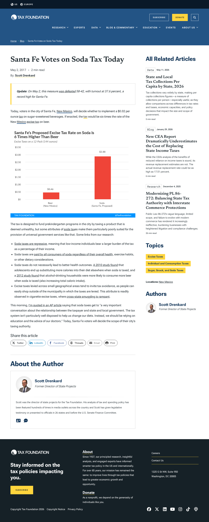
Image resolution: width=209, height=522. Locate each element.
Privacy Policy (75, 509)
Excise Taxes (155, 256)
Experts (80, 27)
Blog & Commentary (120, 27)
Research (58, 27)
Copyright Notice (56, 509)
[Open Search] (195, 17)
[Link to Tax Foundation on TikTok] (188, 509)
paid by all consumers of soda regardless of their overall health (73, 254)
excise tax (33, 121)
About (88, 452)
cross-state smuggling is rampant (88, 296)
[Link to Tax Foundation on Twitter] (157, 509)
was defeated (67, 91)
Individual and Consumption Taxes (168, 263)
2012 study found (28, 275)
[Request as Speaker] (25, 420)
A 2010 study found (105, 265)
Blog (22, 41)
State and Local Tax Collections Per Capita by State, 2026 (165, 82)
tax (21, 116)
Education (150, 27)
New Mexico (64, 111)
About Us (188, 27)
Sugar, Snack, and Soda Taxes (165, 270)
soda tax (69, 229)
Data (94, 27)
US (16, 4)
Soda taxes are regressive (30, 243)
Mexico (21, 121)
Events (171, 27)
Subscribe (159, 17)
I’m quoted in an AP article (45, 305)
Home (13, 41)
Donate (180, 17)
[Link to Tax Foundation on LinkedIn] (164, 509)
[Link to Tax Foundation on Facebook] (149, 509)
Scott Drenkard (25, 75)
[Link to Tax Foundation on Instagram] (180, 509)
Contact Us (157, 460)
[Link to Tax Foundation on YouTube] (172, 509)
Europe (28, 4)
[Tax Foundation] (30, 18)
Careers (156, 453)
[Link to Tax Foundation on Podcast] (196, 509)
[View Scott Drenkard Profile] (18, 420)
